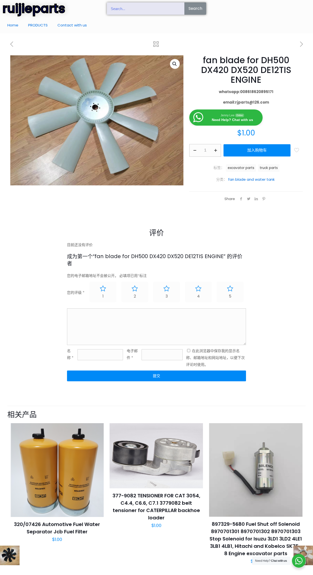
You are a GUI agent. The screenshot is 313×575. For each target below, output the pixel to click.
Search (195, 8)
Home (12, 25)
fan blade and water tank (251, 179)
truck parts (269, 168)
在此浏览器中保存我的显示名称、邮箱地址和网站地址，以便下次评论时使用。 (215, 357)
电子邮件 (132, 354)
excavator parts (241, 168)
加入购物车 (257, 150)
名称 (70, 354)
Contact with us (72, 25)
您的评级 (76, 292)
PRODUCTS (38, 25)
